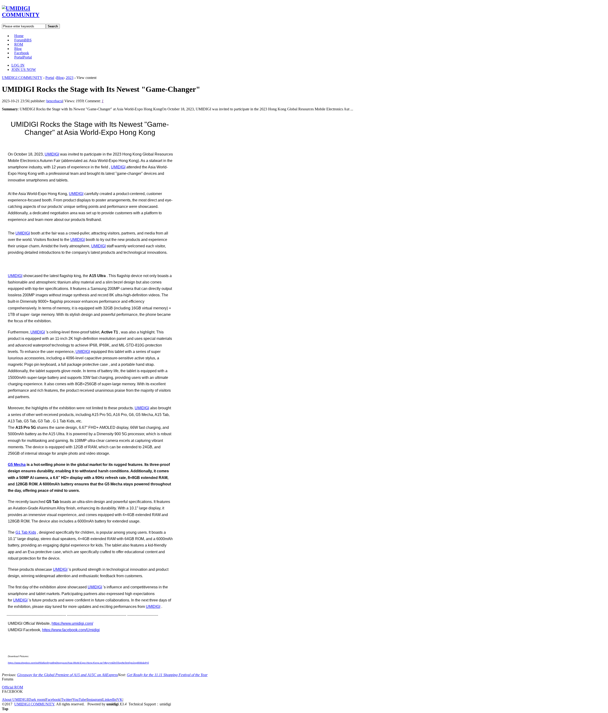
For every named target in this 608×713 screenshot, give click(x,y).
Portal (23, 57)
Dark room (36, 700)
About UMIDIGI (15, 700)
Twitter (66, 700)
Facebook (21, 53)
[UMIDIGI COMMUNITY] (27, 15)
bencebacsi (54, 101)
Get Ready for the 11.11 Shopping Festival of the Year (167, 675)
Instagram (94, 700)
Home (19, 36)
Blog (18, 49)
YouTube (79, 700)
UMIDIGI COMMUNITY (22, 78)
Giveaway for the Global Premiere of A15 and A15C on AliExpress (67, 675)
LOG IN (17, 65)
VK (120, 700)
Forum (23, 40)
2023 (69, 78)
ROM (18, 44)
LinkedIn (109, 700)
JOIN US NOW (23, 70)
